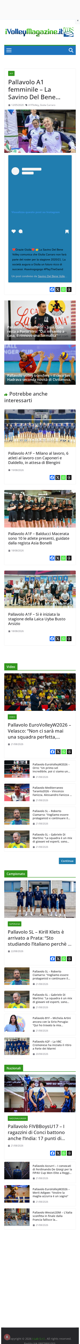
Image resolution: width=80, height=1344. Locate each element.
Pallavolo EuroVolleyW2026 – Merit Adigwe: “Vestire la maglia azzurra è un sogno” (51, 1192)
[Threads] (69, 289)
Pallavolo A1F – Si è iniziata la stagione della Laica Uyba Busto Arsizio (36, 619)
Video (12, 717)
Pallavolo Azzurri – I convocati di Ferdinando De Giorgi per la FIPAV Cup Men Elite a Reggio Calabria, (52, 1169)
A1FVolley (33, 105)
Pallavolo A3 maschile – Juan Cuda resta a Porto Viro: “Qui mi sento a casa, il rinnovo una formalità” (35, 331)
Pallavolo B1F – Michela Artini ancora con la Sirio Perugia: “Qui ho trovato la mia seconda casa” (52, 1021)
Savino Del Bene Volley (52, 276)
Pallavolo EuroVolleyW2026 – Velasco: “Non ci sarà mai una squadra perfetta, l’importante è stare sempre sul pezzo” (39, 731)
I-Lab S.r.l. (38, 1339)
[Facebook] (52, 289)
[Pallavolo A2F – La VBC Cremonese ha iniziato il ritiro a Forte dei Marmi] (17, 1048)
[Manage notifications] (7, 1337)
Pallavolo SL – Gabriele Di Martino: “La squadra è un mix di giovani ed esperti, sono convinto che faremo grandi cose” (52, 838)
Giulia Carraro (47, 105)
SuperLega (14, 924)
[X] (57, 289)
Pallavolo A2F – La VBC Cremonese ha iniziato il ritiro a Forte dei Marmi (52, 1045)
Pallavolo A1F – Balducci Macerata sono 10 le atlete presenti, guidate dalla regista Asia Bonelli (38, 538)
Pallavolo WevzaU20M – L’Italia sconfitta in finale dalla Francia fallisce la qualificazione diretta (52, 1216)
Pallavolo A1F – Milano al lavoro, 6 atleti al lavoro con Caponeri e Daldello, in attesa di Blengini (38, 458)
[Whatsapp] (63, 289)
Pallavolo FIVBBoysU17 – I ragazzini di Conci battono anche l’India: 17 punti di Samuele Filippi (36, 1132)
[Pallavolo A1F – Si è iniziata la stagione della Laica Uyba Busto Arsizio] (40, 573)
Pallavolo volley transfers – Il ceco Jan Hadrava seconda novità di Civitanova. (39, 377)
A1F (11, 73)
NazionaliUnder (17, 1118)
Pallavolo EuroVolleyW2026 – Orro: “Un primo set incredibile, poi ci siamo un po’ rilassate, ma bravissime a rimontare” (52, 768)
